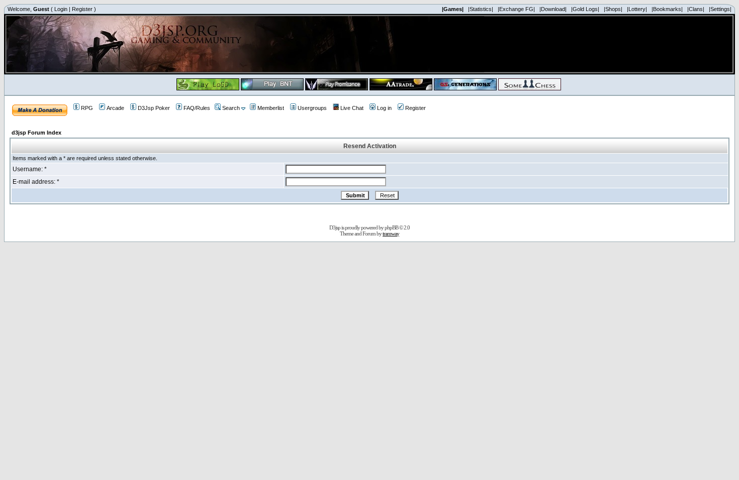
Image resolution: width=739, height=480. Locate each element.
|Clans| (695, 9)
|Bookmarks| (667, 9)
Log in (384, 108)
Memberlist (270, 108)
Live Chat (351, 108)
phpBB (391, 227)
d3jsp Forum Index (36, 133)
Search (231, 108)
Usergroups (312, 108)
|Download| (553, 9)
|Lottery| (637, 9)
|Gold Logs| (585, 9)
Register (82, 9)
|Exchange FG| (516, 9)
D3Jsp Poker (154, 108)
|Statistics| (480, 9)
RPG (87, 108)
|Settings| (720, 9)
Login (60, 9)
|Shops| (613, 9)
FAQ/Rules (196, 108)
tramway (391, 233)
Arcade (115, 108)
